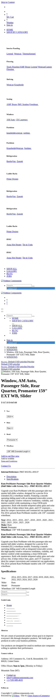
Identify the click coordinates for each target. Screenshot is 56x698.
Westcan (18, 54)
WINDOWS (12, 350)
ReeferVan (11, 161)
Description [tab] (11, 476)
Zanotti (20, 161)
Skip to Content (8, 2)
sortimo (26, 133)
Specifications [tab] (12, 479)
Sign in (10, 25)
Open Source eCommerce (38, 695)
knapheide (11, 133)
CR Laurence (22, 120)
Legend (34, 67)
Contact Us (11, 288)
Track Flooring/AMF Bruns (18, 67)
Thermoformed (29, 54)
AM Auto (11, 120)
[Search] (33, 286)
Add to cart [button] (6, 456)
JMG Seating (23, 104)
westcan (19, 133)
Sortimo (28, 148)
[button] (17, 362)
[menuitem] (10, 30)
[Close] (2, 311)
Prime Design (12, 179)
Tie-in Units (27, 245)
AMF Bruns (12, 104)
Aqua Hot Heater (14, 245)
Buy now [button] (15, 456)
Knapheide (19, 85)
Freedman (33, 104)
